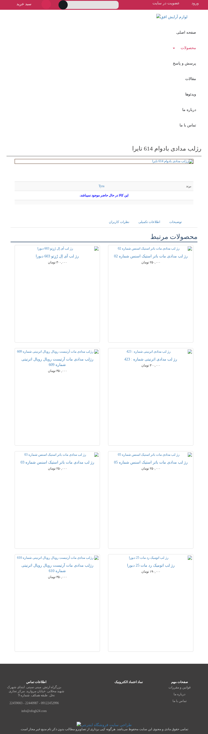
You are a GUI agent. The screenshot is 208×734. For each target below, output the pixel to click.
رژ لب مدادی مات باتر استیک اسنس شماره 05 (151, 462)
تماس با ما (188, 125)
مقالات (190, 79)
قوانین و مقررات (179, 687)
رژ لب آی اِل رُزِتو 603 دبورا (57, 256)
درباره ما (189, 110)
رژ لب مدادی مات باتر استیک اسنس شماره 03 (57, 462)
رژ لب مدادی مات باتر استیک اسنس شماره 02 (151, 256)
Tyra (101, 186)
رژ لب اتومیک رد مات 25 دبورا (151, 565)
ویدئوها (190, 94)
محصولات (188, 48)
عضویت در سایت (166, 3)
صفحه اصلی (186, 32)
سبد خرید (23, 4)
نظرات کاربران (119, 222)
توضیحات (175, 222)
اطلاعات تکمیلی (149, 222)
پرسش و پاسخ (184, 63)
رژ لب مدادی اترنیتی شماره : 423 (150, 359)
